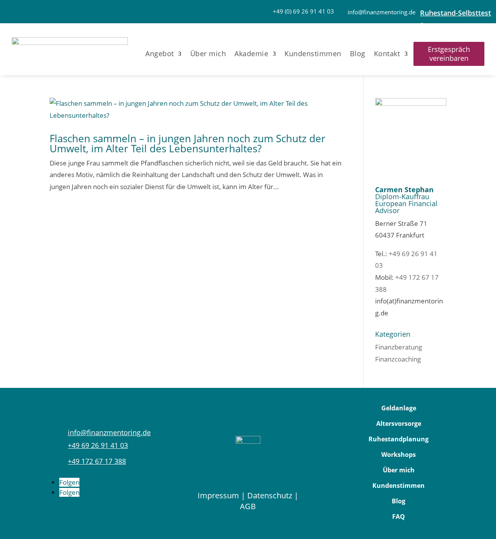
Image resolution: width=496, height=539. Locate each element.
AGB (248, 506)
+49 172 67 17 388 (97, 461)
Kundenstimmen (312, 53)
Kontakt (387, 53)
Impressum (218, 495)
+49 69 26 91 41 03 (98, 445)
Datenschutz (269, 495)
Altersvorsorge (398, 423)
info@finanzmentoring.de (381, 12)
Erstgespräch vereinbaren (449, 54)
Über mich (208, 53)
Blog (357, 53)
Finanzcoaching (398, 359)
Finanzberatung (398, 347)
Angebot (159, 53)
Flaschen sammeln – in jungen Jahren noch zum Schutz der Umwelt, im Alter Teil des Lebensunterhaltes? (188, 143)
